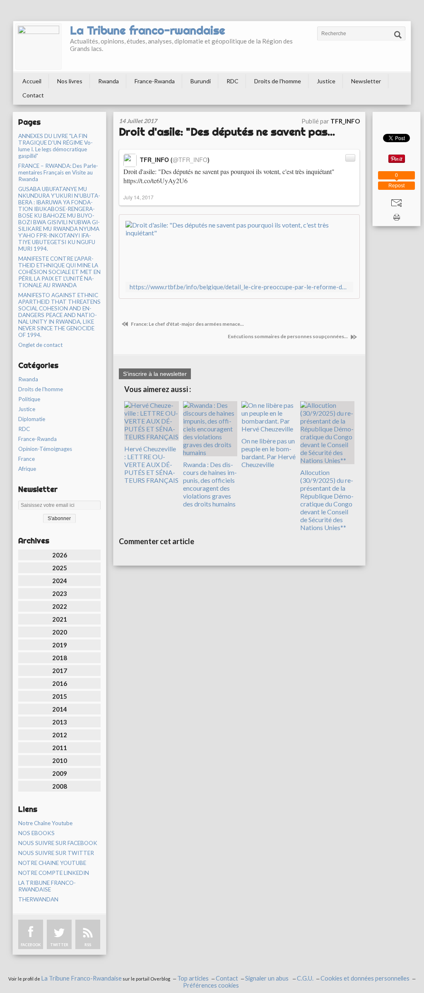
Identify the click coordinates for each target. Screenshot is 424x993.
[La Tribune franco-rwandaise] (38, 46)
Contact (33, 95)
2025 (59, 568)
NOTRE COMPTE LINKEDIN (53, 872)
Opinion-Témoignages (45, 449)
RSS (87, 944)
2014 (59, 709)
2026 (59, 555)
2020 (59, 632)
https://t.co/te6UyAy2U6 (155, 180)
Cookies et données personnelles (365, 978)
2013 (59, 722)
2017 (59, 670)
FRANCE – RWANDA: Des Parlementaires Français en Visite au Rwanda (58, 172)
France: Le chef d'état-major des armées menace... (187, 324)
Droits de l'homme (277, 81)
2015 (59, 696)
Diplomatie (31, 419)
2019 (59, 645)
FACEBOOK (31, 944)
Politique (29, 399)
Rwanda (108, 81)
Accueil (31, 81)
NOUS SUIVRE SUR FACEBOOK (57, 843)
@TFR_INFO (190, 159)
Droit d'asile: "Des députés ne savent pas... (227, 131)
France (26, 458)
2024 (59, 580)
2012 (59, 735)
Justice (326, 81)
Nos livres (69, 81)
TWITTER (59, 944)
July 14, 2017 (138, 197)
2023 (59, 593)
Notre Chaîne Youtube (45, 823)
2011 (59, 747)
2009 (59, 773)
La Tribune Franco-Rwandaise (81, 978)
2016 (59, 683)
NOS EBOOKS (36, 833)
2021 (59, 619)
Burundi (200, 81)
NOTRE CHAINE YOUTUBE (52, 863)
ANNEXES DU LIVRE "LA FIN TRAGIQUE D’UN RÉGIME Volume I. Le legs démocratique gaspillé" (55, 146)
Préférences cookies (211, 985)
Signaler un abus (267, 978)
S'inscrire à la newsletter (155, 374)
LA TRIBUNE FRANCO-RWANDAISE (47, 886)
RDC (232, 81)
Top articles (193, 978)
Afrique (27, 468)
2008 (59, 786)
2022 (59, 606)
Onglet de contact (40, 344)
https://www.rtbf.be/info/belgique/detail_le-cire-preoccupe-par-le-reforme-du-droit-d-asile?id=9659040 (239, 287)
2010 (59, 760)
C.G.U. (305, 978)
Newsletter (366, 81)
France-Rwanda (155, 81)
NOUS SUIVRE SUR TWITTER (56, 853)
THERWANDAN (38, 899)
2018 (59, 657)
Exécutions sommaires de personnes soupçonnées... (288, 336)
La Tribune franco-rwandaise (147, 30)
